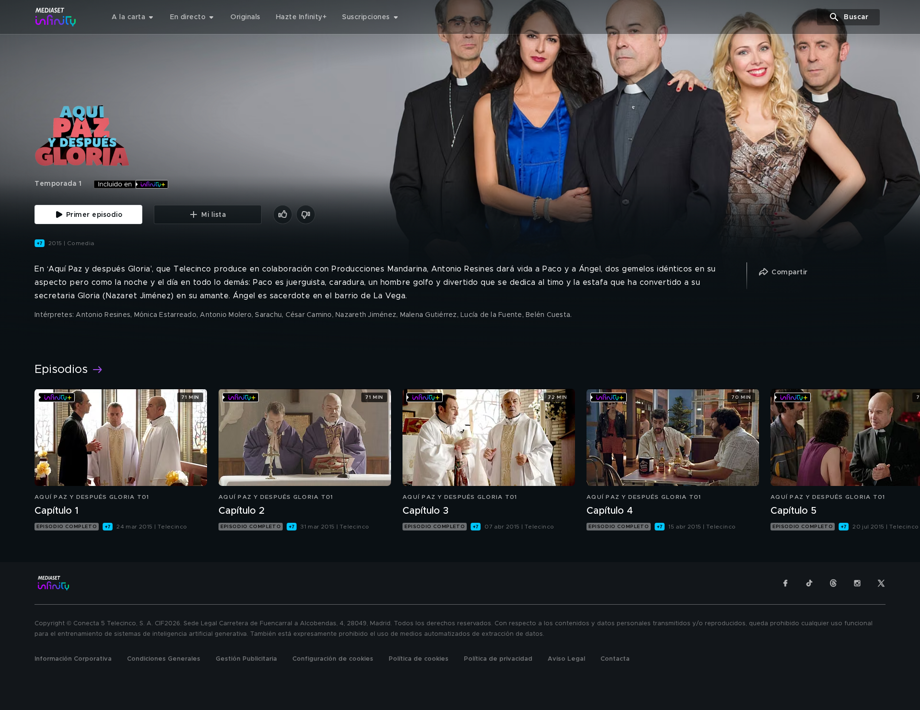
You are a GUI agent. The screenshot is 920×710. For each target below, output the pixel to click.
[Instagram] (857, 583)
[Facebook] (785, 583)
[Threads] (833, 583)
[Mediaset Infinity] (55, 17)
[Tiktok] (809, 583)
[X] (881, 583)
